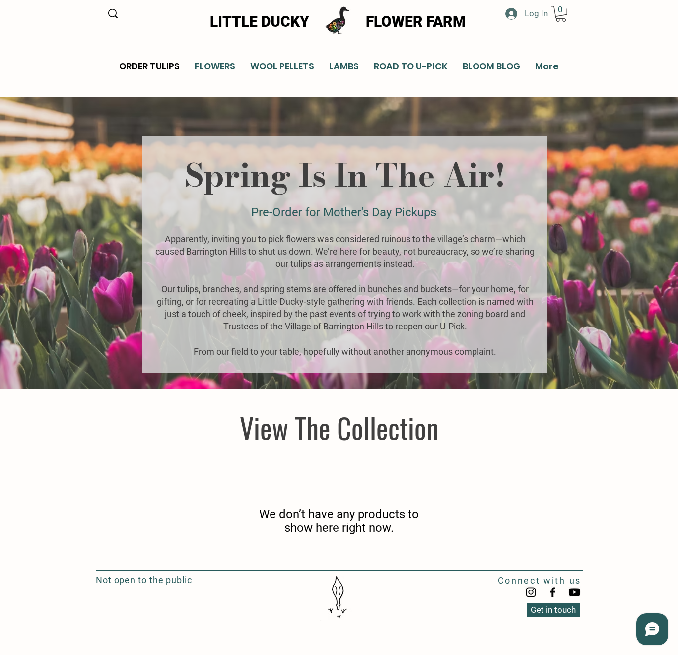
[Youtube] (574, 592)
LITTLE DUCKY (259, 21)
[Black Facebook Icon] (552, 592)
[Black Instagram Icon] (531, 592)
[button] (560, 14)
